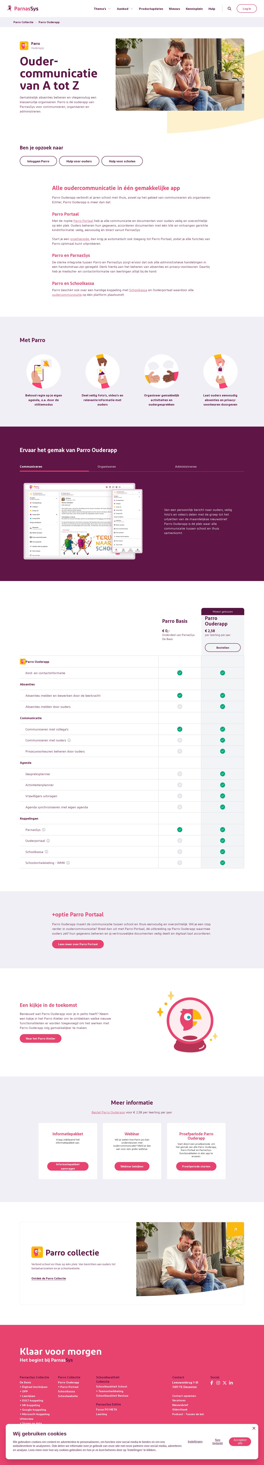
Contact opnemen (184, 1395)
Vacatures (179, 1400)
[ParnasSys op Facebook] (212, 1383)
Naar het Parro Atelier (40, 1038)
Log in (247, 8)
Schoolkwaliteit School (111, 1386)
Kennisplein (194, 8)
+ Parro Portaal (68, 1386)
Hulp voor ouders (79, 161)
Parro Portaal (83, 220)
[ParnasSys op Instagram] (218, 1383)
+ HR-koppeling (30, 1405)
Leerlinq (101, 1414)
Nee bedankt (217, 1441)
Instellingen (195, 1441)
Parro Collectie (23, 22)
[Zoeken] (229, 8)
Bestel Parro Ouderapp (108, 1112)
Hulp (212, 8)
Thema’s (100, 8)
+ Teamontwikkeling (109, 1391)
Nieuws (174, 8)
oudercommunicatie (67, 294)
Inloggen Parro (38, 161)
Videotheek (179, 1409)
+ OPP (24, 1391)
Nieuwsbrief (180, 1405)
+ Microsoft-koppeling (35, 1414)
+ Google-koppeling (33, 1409)
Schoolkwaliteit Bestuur (112, 1395)
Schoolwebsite (68, 1396)
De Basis (25, 1382)
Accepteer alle (240, 1441)
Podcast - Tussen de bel (188, 1414)
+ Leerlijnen (27, 1396)
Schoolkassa (138, 290)
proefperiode (79, 239)
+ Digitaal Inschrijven (33, 1386)
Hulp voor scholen (122, 161)
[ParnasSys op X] (225, 1383)
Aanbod (122, 8)
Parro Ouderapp (68, 1382)
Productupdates (151, 8)
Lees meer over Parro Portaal (78, 944)
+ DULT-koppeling (31, 1400)
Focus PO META (106, 1409)
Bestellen (222, 647)
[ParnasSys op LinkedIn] (231, 1383)
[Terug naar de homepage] (22, 8)
